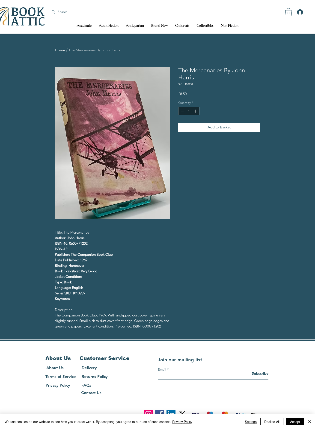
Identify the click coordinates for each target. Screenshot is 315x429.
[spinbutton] (189, 111)
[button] (288, 12)
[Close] (309, 421)
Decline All (271, 421)
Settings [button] (251, 421)
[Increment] (196, 111)
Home (60, 50)
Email (162, 369)
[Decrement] (182, 111)
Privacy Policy (182, 421)
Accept (295, 421)
